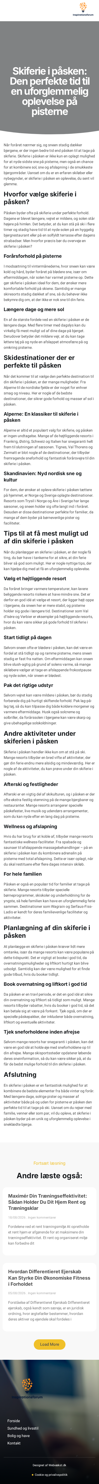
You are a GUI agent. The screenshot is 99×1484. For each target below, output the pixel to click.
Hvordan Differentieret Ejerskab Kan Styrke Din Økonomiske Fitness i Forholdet (49, 1278)
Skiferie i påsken (31, 156)
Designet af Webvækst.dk (49, 1465)
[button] (10, 10)
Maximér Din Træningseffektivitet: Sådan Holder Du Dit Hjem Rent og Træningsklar (47, 1202)
